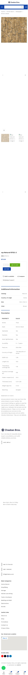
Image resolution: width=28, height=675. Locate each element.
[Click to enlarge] (4, 130)
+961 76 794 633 (8, 564)
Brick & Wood (5, 13)
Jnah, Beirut (6, 442)
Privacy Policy (5, 628)
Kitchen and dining (6, 593)
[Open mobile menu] (2, 7)
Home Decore (5, 584)
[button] (2, 75)
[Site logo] (14, 2)
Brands (3, 606)
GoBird (19, 665)
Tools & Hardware (6, 597)
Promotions (4, 622)
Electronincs (5, 603)
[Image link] (11, 430)
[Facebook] (8, 656)
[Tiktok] (5, 656)
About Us (4, 615)
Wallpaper (19, 11)
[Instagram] (2, 656)
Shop (2, 619)
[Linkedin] (10, 656)
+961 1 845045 (7, 569)
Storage (3, 590)
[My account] (26, 7)
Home (3, 11)
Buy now (6, 269)
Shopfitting (4, 587)
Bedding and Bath (6, 600)
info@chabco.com (8, 574)
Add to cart (15, 265)
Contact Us (4, 625)
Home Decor (10, 11)
